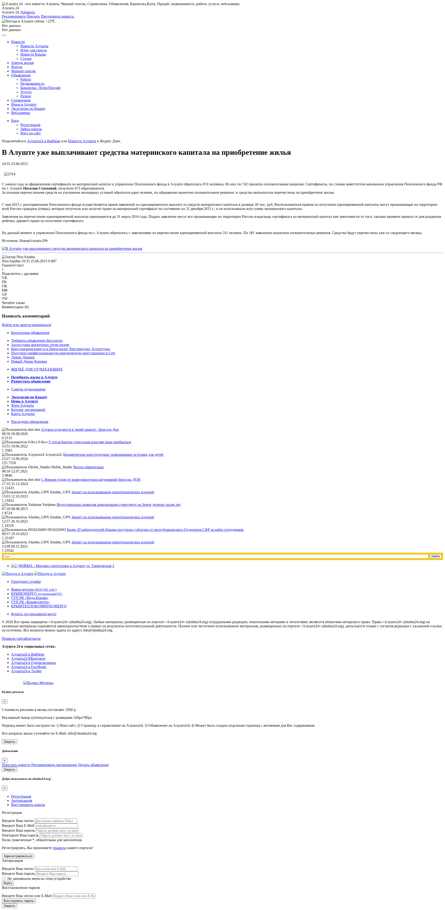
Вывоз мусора (34, 589)
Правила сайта (13, 638)
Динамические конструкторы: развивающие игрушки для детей (112, 455)
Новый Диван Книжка (29, 361)
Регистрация (30, 125)
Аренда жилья (22, 63)
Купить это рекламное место (33, 614)
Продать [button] (33, 16)
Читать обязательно (88, 467)
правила (59, 848)
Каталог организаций (28, 410)
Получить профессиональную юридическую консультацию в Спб (63, 353)
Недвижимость (32, 84)
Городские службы (26, 581)
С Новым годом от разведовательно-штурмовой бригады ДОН (90, 480)
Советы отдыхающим (28, 389)
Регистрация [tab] (21, 796)
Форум (16, 67)
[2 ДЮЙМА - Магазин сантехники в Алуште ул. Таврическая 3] (62, 566)
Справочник (21, 100)
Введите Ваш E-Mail (18, 826)
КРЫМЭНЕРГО (36, 594)
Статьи (26, 58)
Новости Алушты (34, 46)
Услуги (26, 92)
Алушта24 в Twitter (26, 671)
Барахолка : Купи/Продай (40, 88)
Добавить (27, 12)
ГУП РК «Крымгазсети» (30, 602)
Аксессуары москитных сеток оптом (40, 345)
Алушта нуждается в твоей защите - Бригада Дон (80, 429)
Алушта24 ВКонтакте (28, 658)
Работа (25, 79)
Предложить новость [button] (57, 16)
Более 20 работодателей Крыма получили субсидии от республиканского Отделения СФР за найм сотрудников (155, 530)
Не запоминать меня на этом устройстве (38, 879)
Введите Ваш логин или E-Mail (26, 896)
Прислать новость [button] (16, 765)
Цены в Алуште (23, 104)
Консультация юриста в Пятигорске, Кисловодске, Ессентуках (60, 349)
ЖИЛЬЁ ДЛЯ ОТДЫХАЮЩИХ (37, 369)
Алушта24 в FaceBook (28, 667)
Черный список (23, 71)
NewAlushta (11, 261)
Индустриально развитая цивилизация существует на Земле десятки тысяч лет (119, 505)
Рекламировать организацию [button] (54, 765)
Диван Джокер (23, 357)
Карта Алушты (23, 414)
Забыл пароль (31, 129)
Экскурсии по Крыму (28, 109)
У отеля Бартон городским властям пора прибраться (89, 442)
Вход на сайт (30, 133)
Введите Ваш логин (17, 821)
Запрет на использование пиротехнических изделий (112, 492)
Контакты (33, 638)
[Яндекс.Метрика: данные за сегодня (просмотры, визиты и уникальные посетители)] (38, 683)
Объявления (20, 75)
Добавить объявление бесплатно (37, 340)
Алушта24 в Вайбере (27, 654)
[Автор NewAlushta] (18, 257)
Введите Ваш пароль (18, 830)
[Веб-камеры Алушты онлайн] (50, 574)
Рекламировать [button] (14, 16)
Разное (25, 96)
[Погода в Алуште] (17, 574)
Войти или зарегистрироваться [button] (26, 325)
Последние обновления (29, 422)
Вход (15, 121)
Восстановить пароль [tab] (28, 805)
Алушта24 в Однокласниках (33, 663)
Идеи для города (33, 50)
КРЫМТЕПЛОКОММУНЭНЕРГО (39, 606)
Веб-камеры (20, 113)
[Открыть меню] (4, 35)
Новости (18, 42)
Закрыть (9, 741)
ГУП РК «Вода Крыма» (29, 598)
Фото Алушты (22, 405)
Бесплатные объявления (30, 333)
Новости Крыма (33, 54)
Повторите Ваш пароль (20, 835)
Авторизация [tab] (21, 800)
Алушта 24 (10, 12)
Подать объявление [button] (93, 765)
